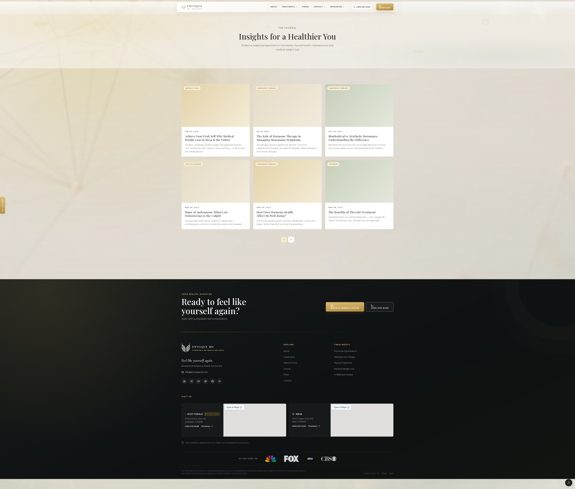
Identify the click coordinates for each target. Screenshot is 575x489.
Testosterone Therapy (344, 357)
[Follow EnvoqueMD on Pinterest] (219, 381)
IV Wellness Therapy (343, 374)
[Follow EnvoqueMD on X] (205, 381)
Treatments (288, 7)
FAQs (286, 374)
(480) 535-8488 (192, 426)
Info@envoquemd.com (196, 372)
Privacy (384, 473)
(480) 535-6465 (363, 7)
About (273, 7)
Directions (205, 426)
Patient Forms (290, 363)
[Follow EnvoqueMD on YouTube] (198, 381)
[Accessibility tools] (568, 482)
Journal (287, 369)
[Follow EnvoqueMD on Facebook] (191, 381)
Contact (318, 7)
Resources (336, 7)
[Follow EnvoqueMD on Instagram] (184, 381)
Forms (305, 7)
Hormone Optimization (345, 351)
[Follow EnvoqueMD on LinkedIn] (212, 381)
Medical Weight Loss (344, 369)
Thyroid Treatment (343, 363)
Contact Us (3, 205)
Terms (391, 473)
